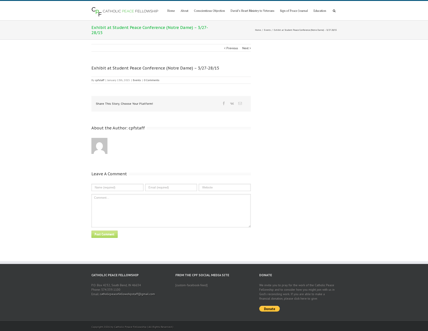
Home (171, 11)
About (184, 11)
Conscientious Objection (209, 11)
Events (267, 30)
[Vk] (232, 103)
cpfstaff (99, 80)
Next (245, 48)
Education (319, 11)
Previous (232, 48)
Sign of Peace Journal (294, 11)
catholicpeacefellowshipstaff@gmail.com (127, 294)
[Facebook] (224, 103)
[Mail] (240, 103)
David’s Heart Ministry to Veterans (252, 11)
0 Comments (151, 80)
